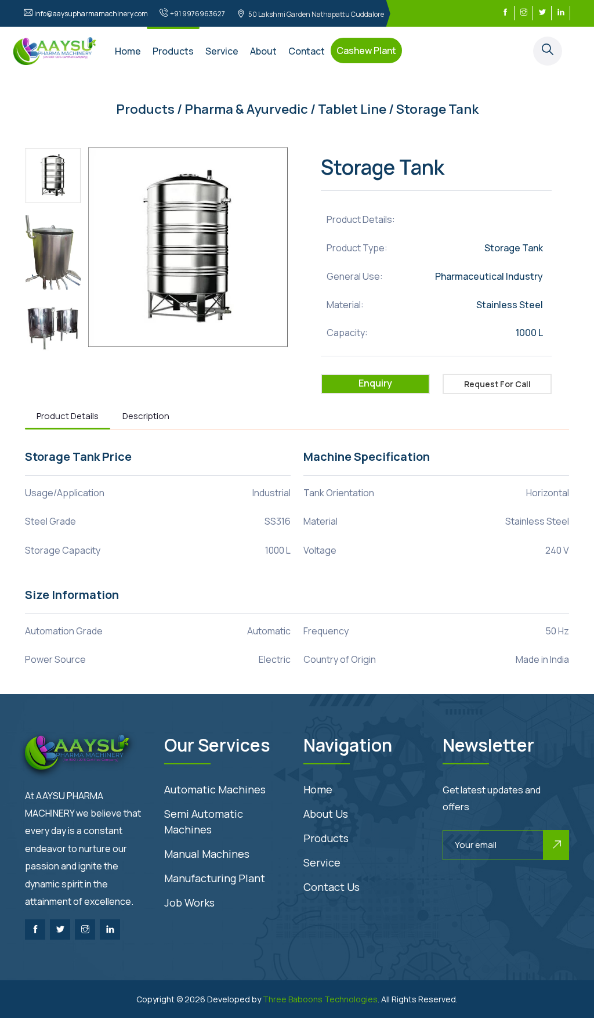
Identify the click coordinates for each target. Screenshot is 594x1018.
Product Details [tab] (68, 416)
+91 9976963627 (197, 14)
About (263, 51)
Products (173, 51)
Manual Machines (206, 854)
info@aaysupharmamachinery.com (91, 14)
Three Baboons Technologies (320, 999)
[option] (53, 175)
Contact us (331, 887)
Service (221, 51)
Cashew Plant (366, 50)
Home (128, 51)
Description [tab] (145, 416)
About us (325, 814)
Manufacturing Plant (214, 878)
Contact (306, 51)
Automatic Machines (215, 789)
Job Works (189, 902)
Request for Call (497, 383)
